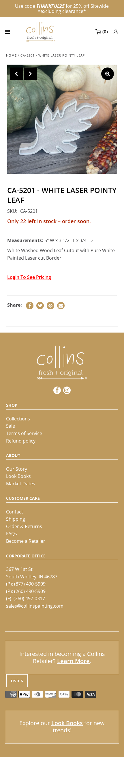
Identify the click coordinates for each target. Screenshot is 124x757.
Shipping (15, 519)
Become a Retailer (25, 541)
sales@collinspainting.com (34, 606)
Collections (18, 419)
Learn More (73, 661)
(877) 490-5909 (30, 584)
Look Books (18, 476)
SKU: (12, 211)
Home (11, 55)
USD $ (17, 680)
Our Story (16, 469)
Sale (10, 426)
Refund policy (20, 441)
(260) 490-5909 (30, 591)
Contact (14, 512)
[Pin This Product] (50, 305)
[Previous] (16, 73)
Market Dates (20, 483)
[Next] (30, 73)
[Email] (61, 305)
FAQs (11, 533)
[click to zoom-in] (107, 73)
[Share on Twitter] (40, 305)
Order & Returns (24, 526)
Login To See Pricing (29, 277)
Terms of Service (24, 433)
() (105, 31)
